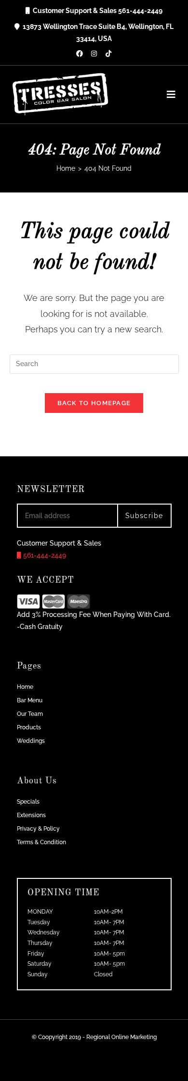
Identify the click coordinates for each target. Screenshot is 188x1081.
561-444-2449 (43, 555)
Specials (28, 801)
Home (25, 687)
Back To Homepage (94, 403)
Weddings (31, 741)
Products (29, 727)
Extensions (31, 815)
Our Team (30, 714)
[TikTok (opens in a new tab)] (108, 53)
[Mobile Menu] (168, 94)
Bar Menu (29, 700)
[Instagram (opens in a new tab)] (94, 53)
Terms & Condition (41, 842)
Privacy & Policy (38, 828)
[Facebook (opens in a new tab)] (79, 53)
